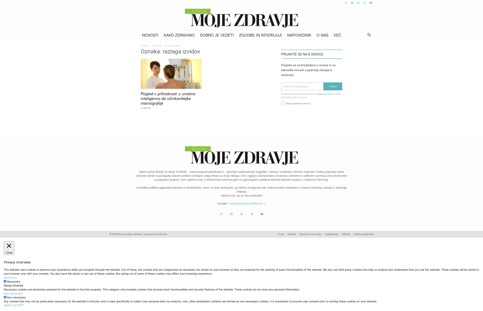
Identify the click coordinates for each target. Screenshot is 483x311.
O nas (322, 35)
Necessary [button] (10, 277)
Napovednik (299, 35)
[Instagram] (352, 3)
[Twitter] (364, 3)
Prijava (333, 86)
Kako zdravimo (179, 35)
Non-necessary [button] (13, 293)
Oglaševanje (331, 234)
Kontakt (292, 234)
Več (337, 35)
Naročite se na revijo (310, 234)
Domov (145, 45)
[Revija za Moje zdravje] (241, 18)
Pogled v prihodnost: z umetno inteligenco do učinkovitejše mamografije (168, 98)
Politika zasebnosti (364, 234)
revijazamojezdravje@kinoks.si (247, 203)
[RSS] (358, 3)
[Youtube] (371, 3)
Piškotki (346, 234)
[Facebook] (346, 3)
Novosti (150, 35)
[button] (369, 35)
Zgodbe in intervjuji (260, 35)
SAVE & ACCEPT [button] (14, 305)
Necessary (13, 281)
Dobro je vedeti (217, 35)
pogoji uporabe (324, 93)
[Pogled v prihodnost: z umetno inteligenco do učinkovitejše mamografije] (171, 74)
